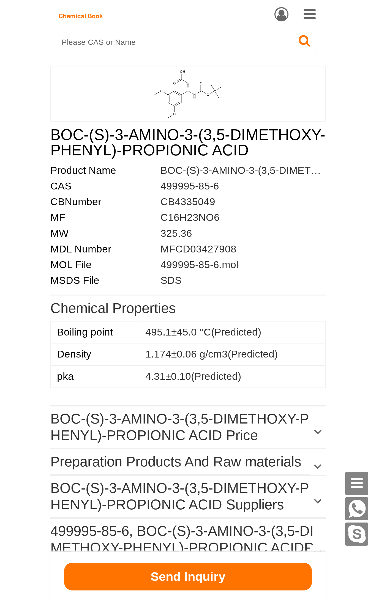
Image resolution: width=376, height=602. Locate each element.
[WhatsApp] (356, 508)
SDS (171, 280)
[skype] (356, 534)
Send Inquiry (188, 577)
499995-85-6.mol (199, 264)
